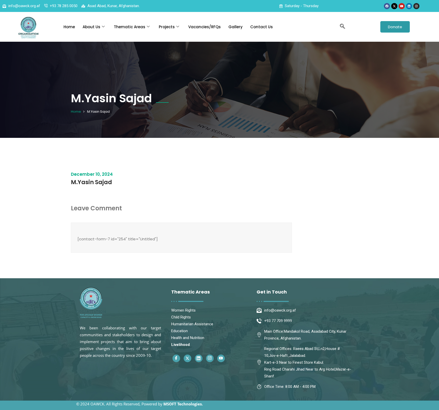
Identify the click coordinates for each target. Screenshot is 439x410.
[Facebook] (387, 6)
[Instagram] (416, 6)
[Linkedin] (409, 6)
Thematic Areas (129, 27)
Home (69, 27)
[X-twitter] (394, 6)
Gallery (235, 27)
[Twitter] (187, 358)
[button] (342, 27)
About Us (91, 27)
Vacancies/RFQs (204, 27)
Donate (395, 27)
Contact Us (261, 27)
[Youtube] (402, 6)
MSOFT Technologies (182, 403)
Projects (167, 27)
